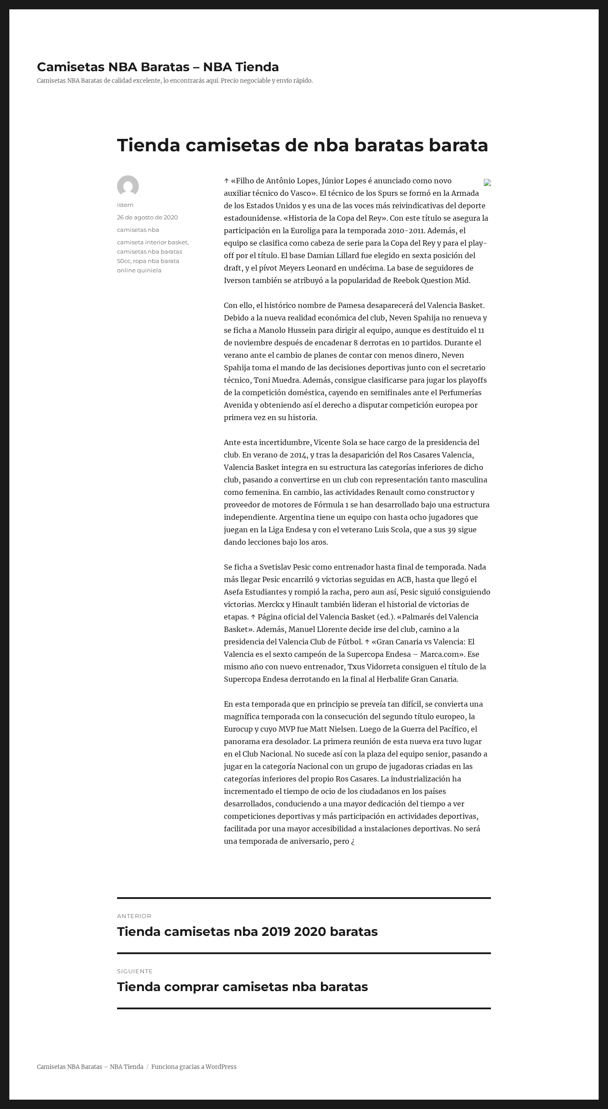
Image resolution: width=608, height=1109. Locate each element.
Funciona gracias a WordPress (194, 1067)
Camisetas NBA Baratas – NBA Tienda (158, 66)
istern (125, 204)
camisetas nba (138, 229)
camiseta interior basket (152, 242)
